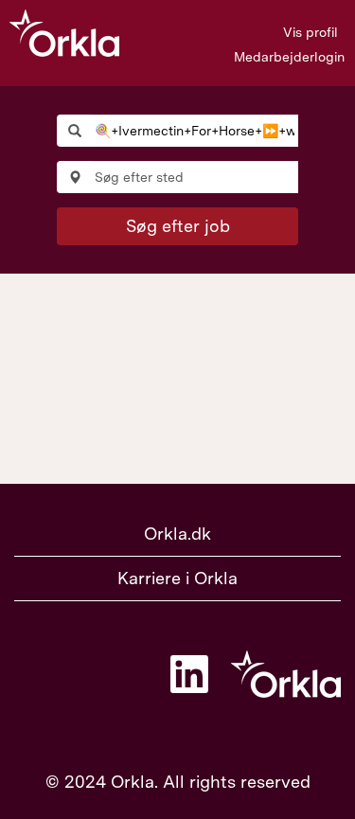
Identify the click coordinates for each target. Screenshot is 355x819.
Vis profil (310, 32)
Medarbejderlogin (289, 56)
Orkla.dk (177, 533)
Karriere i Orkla (177, 578)
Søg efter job (178, 226)
